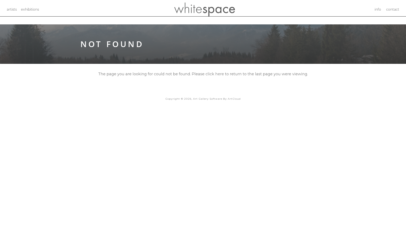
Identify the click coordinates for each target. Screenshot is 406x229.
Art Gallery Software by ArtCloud (217, 98)
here (219, 74)
